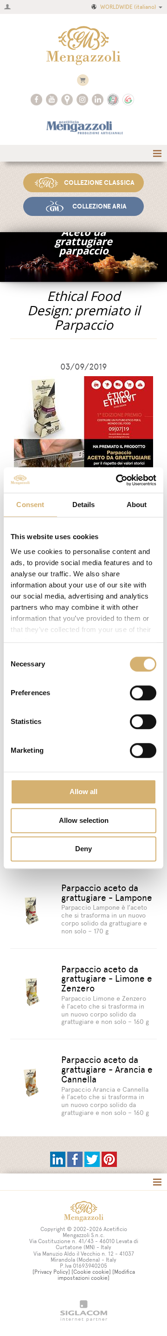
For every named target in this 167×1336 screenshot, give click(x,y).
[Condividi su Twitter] (93, 1159)
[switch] (143, 692)
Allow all (83, 791)
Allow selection (84, 820)
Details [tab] (83, 504)
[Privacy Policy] (51, 1272)
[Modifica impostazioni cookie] (96, 1275)
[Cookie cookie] (91, 1272)
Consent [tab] (30, 504)
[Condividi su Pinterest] (109, 1159)
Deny (83, 849)
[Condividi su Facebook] (75, 1159)
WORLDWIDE (128, 7)
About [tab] (137, 504)
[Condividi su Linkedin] (58, 1159)
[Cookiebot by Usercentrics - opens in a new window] (117, 480)
